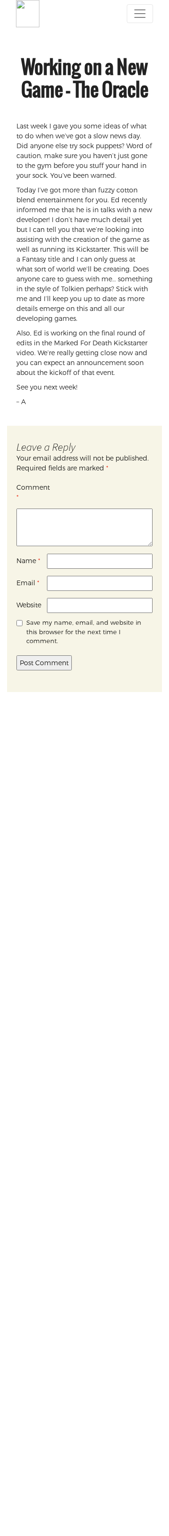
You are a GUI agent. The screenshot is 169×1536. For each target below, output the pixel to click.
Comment (31, 492)
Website (28, 605)
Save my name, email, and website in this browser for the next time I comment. (83, 632)
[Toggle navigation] (140, 13)
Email (27, 583)
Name (28, 561)
